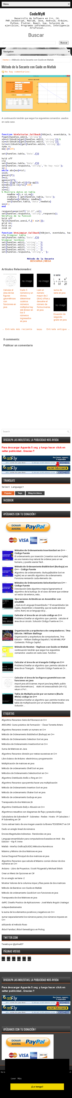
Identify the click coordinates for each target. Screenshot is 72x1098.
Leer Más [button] (16, 1078)
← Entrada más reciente (17, 329)
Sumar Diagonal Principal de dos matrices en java (25, 856)
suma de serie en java (59, 291)
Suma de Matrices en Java (14, 749)
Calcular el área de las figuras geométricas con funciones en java (9, 298)
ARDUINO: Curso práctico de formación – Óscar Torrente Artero (32, 725)
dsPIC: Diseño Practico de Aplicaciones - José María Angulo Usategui (35, 902)
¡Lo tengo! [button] (37, 1086)
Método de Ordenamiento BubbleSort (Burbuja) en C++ (28, 734)
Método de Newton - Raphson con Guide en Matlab (41, 647)
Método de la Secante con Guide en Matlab (29, 67)
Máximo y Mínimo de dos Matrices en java (22, 851)
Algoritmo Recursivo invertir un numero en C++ (24, 729)
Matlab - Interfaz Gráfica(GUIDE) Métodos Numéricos (27, 846)
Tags (20, 493)
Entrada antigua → (58, 329)
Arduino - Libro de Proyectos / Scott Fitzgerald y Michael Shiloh (32, 868)
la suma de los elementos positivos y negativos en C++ (28, 912)
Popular (8, 493)
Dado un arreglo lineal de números (18, 829)
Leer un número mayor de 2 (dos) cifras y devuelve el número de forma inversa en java (43, 300)
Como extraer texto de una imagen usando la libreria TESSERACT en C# (36, 824)
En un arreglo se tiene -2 (13, 878)
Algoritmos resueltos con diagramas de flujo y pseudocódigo (32, 812)
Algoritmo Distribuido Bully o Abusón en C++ (23, 807)
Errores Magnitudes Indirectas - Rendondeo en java (26, 834)
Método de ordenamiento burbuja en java (22, 797)
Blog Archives (35, 493)
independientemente (12, 907)
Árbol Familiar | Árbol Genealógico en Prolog (23, 929)
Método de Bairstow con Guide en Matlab (22, 888)
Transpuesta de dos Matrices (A (17, 802)
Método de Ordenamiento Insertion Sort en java (24, 787)
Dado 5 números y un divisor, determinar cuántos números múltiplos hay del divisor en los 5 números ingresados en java (26, 305)
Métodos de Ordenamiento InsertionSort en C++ (25, 744)
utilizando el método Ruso (14, 924)
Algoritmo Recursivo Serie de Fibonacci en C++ (24, 720)
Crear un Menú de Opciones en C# (18, 873)
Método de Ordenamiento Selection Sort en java (25, 739)
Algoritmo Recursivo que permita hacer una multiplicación (29, 782)
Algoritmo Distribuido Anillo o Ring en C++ (22, 778)
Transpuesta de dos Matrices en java (19, 897)
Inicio (39, 329)
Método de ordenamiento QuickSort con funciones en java (30, 893)
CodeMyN (37, 14)
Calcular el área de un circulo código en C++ (38, 615)
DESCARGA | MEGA (40, 261)
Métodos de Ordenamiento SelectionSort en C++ (25, 773)
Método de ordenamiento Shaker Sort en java (23, 792)
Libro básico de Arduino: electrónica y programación (27, 758)
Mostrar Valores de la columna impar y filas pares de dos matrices (33, 883)
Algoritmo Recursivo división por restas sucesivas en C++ (29, 754)
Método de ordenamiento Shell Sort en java (22, 768)
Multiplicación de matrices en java (18, 763)
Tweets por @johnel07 (12, 944)
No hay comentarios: (17, 72)
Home (6, 60)
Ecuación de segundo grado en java (60, 317)
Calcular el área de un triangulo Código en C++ (39, 662)
